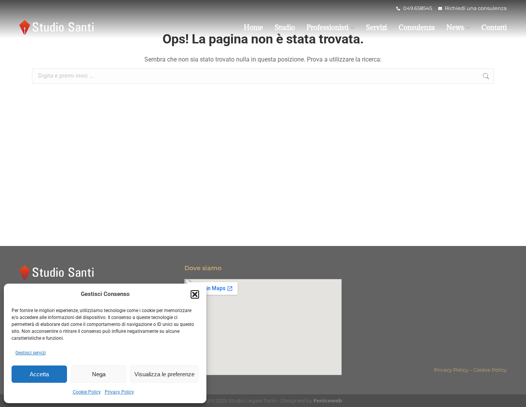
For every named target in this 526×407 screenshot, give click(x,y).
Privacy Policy (119, 392)
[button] (195, 294)
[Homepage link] (57, 27)
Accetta (39, 374)
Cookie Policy (87, 392)
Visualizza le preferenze (164, 374)
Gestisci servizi (30, 353)
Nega (99, 374)
